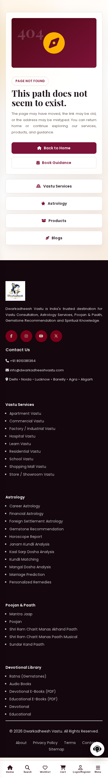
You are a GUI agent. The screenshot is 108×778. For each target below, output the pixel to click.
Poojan (15, 621)
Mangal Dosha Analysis (30, 567)
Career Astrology (24, 506)
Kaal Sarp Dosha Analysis (31, 551)
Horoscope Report (25, 536)
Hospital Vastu (22, 436)
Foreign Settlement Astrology (36, 521)
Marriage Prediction (27, 574)
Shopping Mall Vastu (27, 466)
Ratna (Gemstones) (27, 676)
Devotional (19, 706)
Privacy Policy (45, 742)
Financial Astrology (26, 513)
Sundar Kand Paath (26, 644)
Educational (20, 714)
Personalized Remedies (30, 582)
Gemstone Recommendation (36, 529)
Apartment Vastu (25, 413)
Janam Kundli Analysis (29, 544)
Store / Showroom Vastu (31, 474)
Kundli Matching (24, 559)
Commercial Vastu (26, 421)
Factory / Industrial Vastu (32, 428)
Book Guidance (56, 162)
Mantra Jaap (21, 614)
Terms (70, 742)
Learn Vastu (20, 443)
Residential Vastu (25, 451)
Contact (90, 742)
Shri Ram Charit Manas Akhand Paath (43, 629)
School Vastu (21, 459)
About (21, 742)
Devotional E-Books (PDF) (32, 691)
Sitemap (56, 749)
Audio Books (20, 683)
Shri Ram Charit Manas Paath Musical (43, 636)
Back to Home (57, 148)
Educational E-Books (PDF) (33, 699)
